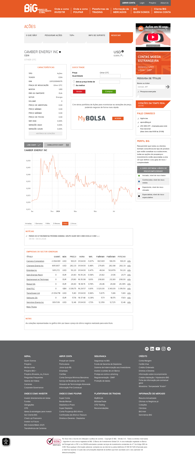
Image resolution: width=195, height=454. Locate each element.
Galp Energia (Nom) (35, 275)
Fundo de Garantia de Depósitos (108, 364)
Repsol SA (31, 284)
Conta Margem (145, 361)
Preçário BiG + (30, 371)
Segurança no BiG (102, 361)
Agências (144, 118)
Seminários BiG (145, 415)
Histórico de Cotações (45, 133)
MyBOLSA (98, 398)
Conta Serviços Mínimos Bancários (74, 377)
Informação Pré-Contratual (70, 387)
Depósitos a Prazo (67, 405)
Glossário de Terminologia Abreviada (74, 384)
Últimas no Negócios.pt (148, 401)
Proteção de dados (102, 381)
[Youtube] (158, 349)
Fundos (27, 401)
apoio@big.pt (145, 122)
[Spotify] (147, 349)
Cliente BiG (162, 11)
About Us (164, 3)
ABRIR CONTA (128, 3)
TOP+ (72, 35)
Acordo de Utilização (80, 439)
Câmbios (142, 408)
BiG (141, 11)
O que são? (31, 35)
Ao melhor (80, 85)
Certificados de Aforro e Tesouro (73, 415)
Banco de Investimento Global (37, 8)
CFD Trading (99, 405)
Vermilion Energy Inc (35, 302)
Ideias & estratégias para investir (38, 411)
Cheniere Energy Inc (35, 266)
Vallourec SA (32, 298)
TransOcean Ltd (33, 293)
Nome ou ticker (143, 83)
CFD (26, 408)
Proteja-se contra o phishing (106, 374)
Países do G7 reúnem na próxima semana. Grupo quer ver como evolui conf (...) (64, 236)
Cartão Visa (144, 364)
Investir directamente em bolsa (37, 398)
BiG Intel (142, 411)
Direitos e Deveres (146, 371)
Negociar (116, 35)
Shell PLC (31, 288)
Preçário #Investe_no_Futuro (36, 374)
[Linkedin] (152, 349)
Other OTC (104, 73)
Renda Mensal (65, 401)
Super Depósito (65, 408)
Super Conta (64, 398)
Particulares (64, 364)
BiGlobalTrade (100, 401)
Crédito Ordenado (146, 367)
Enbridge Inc (32, 270)
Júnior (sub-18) (65, 367)
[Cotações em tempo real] (153, 109)
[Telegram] (169, 349)
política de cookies (96, 439)
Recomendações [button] (101, 408)
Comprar (109, 91)
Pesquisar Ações (53, 35)
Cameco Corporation (35, 261)
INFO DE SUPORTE (97, 35)
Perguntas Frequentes (33, 377)
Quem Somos (30, 361)
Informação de (121, 11)
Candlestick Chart (55, 145)
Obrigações (29, 405)
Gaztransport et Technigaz (38, 279)
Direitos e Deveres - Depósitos (72, 418)
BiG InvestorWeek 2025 (34, 425)
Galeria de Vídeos (31, 381)
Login (142, 3)
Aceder (118, 118)
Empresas (63, 371)
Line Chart (31, 145)
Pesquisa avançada (148, 91)
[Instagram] (163, 349)
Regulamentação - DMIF (104, 377)
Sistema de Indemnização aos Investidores (112, 367)
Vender (79, 91)
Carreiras (28, 384)
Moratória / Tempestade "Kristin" (152, 386)
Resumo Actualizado (147, 398)
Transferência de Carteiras (35, 428)
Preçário (152, 3)
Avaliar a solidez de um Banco (107, 371)
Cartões (62, 374)
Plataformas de (100, 11)
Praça (74, 73)
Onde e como (61, 11)
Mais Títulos (32, 307)
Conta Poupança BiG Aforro (71, 411)
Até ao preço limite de (85, 82)
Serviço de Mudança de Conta (72, 381)
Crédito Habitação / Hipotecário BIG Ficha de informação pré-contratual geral (154, 380)
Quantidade (77, 76)
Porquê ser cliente (66, 361)
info (129, 261)
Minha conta (29, 367)
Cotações (143, 405)
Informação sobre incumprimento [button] (153, 374)
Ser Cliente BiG (30, 415)
